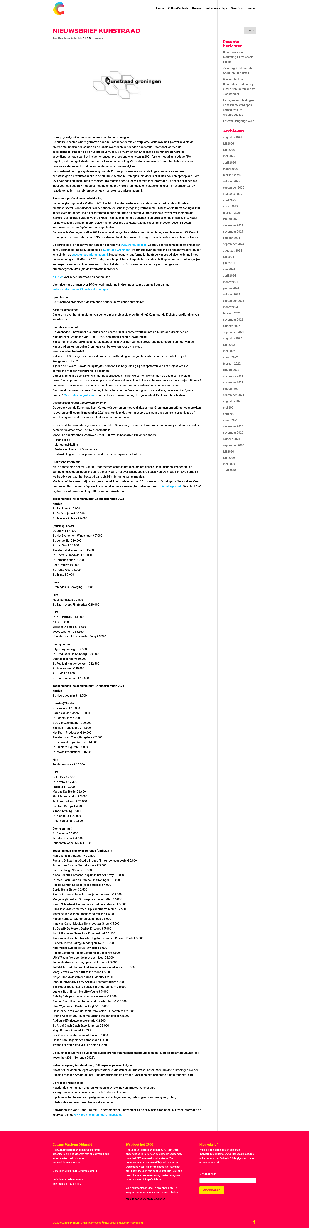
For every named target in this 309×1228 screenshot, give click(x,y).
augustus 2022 (232, 338)
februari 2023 (232, 313)
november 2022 (233, 319)
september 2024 (233, 244)
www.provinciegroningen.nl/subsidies (98, 1114)
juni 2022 (229, 344)
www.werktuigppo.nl (134, 245)
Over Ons (237, 8)
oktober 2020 (231, 439)
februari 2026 (232, 175)
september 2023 (233, 300)
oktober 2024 (231, 238)
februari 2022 (232, 363)
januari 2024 (231, 288)
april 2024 (229, 275)
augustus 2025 (232, 194)
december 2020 (233, 426)
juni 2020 (229, 457)
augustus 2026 (232, 137)
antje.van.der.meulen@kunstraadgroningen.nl (82, 289)
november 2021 (233, 382)
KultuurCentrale (178, 8)
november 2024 (233, 231)
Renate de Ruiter (67, 38)
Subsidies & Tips (216, 8)
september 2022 (233, 332)
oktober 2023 (231, 294)
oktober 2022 (231, 326)
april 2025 (229, 200)
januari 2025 (231, 219)
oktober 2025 (231, 181)
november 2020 (233, 432)
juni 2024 (229, 263)
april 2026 (229, 162)
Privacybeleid (135, 1222)
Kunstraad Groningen (116, 250)
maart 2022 (230, 357)
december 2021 (233, 376)
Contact (251, 8)
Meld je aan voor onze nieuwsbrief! (145, 1198)
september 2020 (233, 445)
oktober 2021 (231, 388)
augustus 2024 (232, 250)
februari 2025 (232, 212)
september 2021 (233, 395)
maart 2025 (230, 206)
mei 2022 (229, 351)
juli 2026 (228, 143)
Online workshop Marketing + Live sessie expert (238, 57)
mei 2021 (229, 407)
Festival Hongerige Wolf (238, 121)
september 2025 (233, 187)
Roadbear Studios (115, 1222)
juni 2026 (229, 150)
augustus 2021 (232, 401)
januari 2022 (231, 369)
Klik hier (58, 277)
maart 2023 (230, 307)
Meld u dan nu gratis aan (79, 395)
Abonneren (211, 1190)
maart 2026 (230, 168)
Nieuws (197, 8)
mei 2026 (229, 156)
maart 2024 (230, 282)
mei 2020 (229, 464)
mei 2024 (229, 269)
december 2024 (233, 225)
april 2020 (229, 470)
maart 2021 (230, 420)
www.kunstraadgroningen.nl (90, 254)
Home (160, 8)
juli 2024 (228, 256)
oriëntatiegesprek (170, 486)
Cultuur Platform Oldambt (76, 1222)
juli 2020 (228, 451)
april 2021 (229, 414)
